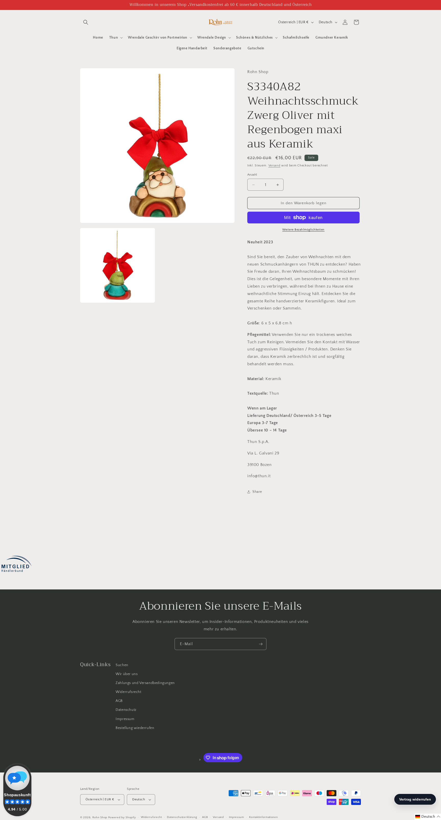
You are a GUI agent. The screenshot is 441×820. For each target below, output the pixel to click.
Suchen (122, 665)
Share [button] (257, 492)
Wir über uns (127, 674)
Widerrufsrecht (128, 692)
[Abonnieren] (260, 644)
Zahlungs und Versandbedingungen (145, 683)
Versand (274, 165)
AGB (119, 701)
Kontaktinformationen (263, 817)
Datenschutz (126, 710)
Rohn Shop (99, 817)
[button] (85, 22)
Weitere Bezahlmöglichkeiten (303, 229)
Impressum (125, 719)
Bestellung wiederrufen (135, 728)
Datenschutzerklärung (182, 817)
